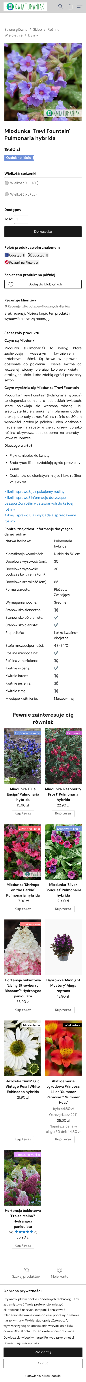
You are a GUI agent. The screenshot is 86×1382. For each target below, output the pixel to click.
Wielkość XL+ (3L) (24, 183)
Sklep (37, 29)
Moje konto (59, 1276)
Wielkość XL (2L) (23, 194)
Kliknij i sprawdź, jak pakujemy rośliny (34, 491)
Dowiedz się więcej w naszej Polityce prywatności (39, 1338)
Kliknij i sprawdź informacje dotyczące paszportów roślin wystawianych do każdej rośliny (38, 503)
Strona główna (15, 29)
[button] (26, 6)
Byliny (33, 35)
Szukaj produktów (26, 1276)
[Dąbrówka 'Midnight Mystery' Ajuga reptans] (63, 947)
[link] (43, 1374)
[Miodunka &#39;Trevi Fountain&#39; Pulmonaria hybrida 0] (43, 82)
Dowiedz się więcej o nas (21, 1343)
